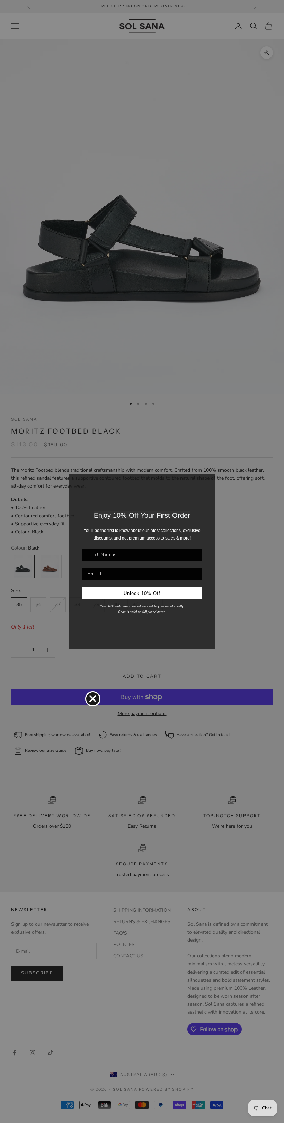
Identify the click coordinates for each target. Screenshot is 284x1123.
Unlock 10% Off (142, 593)
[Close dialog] (93, 699)
